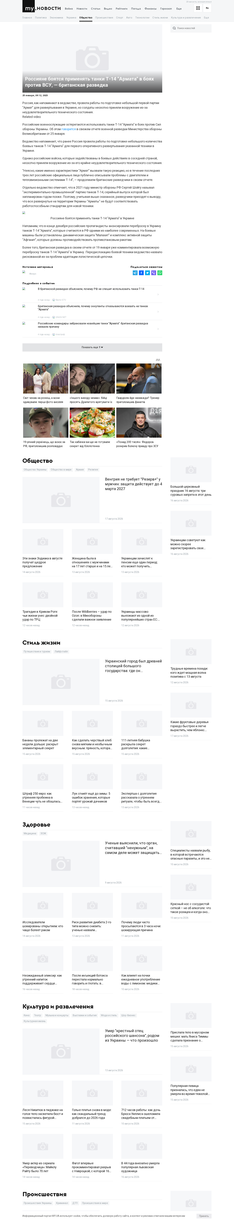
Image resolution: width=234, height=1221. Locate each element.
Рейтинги (121, 9)
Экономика (56, 17)
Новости (49, 8)
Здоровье (36, 825)
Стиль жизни (160, 17)
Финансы (151, 9)
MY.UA (29, 6)
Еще (179, 9)
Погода (136, 9)
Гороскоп (166, 9)
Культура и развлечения (186, 17)
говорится (68, 129)
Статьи (95, 9)
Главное (27, 17)
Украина (71, 17)
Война (69, 9)
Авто (129, 17)
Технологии (142, 17)
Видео (108, 9)
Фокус (32, 273)
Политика (41, 17)
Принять (204, 1216)
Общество (85, 17)
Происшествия (104, 17)
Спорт (119, 17)
